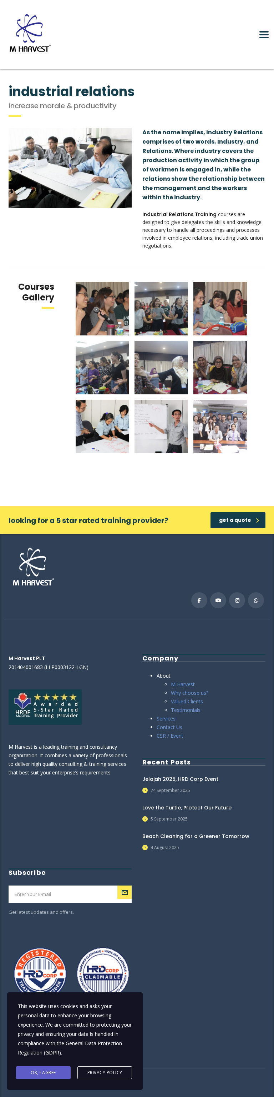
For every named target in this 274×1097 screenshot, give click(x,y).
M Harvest (183, 684)
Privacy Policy (104, 1072)
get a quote (235, 520)
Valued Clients (187, 701)
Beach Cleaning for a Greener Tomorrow (195, 836)
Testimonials (186, 710)
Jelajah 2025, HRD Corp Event (180, 779)
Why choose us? (189, 692)
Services (166, 718)
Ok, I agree (43, 1072)
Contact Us (169, 727)
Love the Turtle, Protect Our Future (187, 807)
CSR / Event (170, 735)
